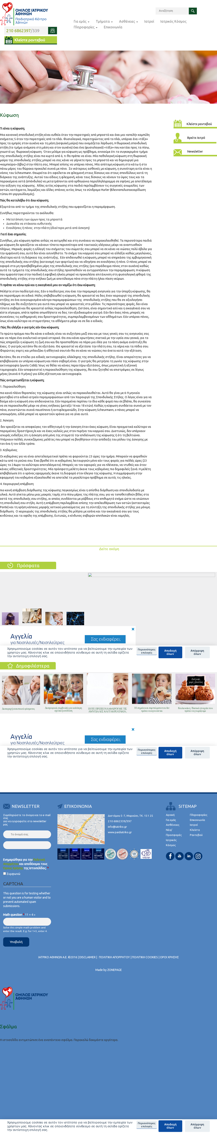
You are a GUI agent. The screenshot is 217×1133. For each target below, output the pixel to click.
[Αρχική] (24, 13)
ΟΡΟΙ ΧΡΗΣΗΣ (169, 957)
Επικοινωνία (113, 27)
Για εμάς (80, 21)
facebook (170, 856)
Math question (13, 914)
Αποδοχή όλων (170, 1126)
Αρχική (170, 814)
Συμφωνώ (13, 874)
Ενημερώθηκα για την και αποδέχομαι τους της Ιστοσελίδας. (26, 864)
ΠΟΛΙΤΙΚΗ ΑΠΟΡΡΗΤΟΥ (114, 957)
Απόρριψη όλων (197, 1126)
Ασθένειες (127, 21)
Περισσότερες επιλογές (147, 1125)
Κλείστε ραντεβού (30, 40)
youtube (179, 856)
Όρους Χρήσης (13, 868)
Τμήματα (103, 21)
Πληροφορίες (84, 27)
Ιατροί (149, 21)
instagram (198, 856)
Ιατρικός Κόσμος (173, 21)
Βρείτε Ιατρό (196, 137)
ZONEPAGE (114, 970)
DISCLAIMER (87, 957)
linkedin (189, 856)
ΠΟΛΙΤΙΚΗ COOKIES (145, 957)
